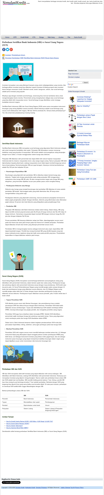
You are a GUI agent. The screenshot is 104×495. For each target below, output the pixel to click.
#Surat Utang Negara (52, 58)
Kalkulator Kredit (30, 487)
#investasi (8, 58)
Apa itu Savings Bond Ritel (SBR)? (17, 428)
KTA (33, 37)
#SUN (43, 58)
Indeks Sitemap (65, 487)
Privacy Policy (79, 487)
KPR (15, 37)
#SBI (21, 58)
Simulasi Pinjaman (41, 487)
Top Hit (72, 487)
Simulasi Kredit (20, 487)
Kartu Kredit (78, 37)
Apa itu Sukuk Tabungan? (14, 425)
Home (7, 37)
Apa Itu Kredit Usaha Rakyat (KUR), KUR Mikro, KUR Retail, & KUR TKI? (29, 421)
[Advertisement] (52, 20)
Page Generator (73, 74)
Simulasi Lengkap (74, 77)
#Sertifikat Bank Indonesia (32, 58)
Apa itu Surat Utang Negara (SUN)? (17, 423)
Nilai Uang (51, 37)
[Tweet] (7, 50)
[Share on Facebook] (3, 50)
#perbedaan (16, 58)
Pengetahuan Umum (18, 55)
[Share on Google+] (11, 50)
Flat (69, 37)
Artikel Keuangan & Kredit (76, 91)
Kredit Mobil (24, 37)
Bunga (41, 37)
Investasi (8, 55)
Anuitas (61, 37)
